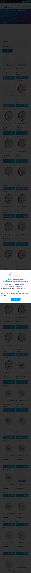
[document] (15, 286)
